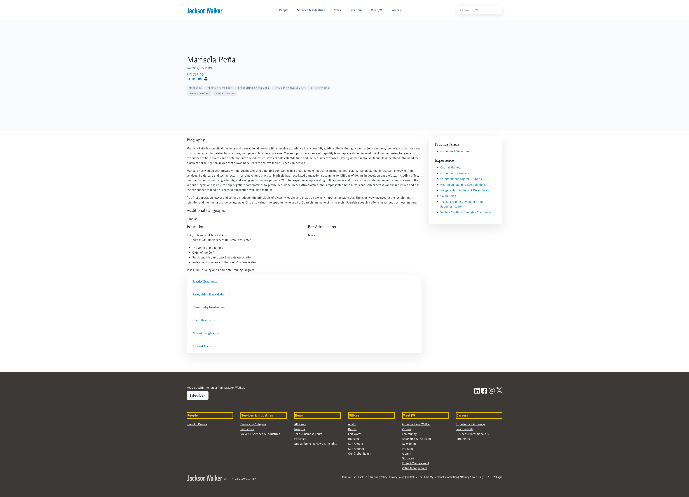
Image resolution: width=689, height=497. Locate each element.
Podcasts (300, 438)
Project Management (415, 463)
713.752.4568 (197, 73)
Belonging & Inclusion (416, 438)
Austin (352, 424)
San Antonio (356, 448)
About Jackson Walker (416, 424)
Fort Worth (355, 434)
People (283, 10)
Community (409, 434)
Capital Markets (450, 167)
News (337, 10)
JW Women (409, 443)
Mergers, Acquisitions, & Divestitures (464, 190)
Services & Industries (311, 10)
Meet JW (376, 10)
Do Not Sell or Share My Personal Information (432, 477)
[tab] (195, 88)
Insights (299, 429)
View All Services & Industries (260, 434)
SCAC (488, 477)
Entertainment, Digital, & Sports (461, 179)
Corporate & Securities (454, 151)
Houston (353, 438)
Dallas (352, 429)
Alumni (406, 453)
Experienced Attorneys (470, 424)
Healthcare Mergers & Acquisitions (463, 184)
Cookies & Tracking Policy (372, 477)
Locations (356, 10)
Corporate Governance (454, 173)
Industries (247, 429)
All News (300, 424)
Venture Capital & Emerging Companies (466, 212)
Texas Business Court (308, 434)
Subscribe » (197, 395)
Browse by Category (253, 424)
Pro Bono (408, 448)
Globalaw (408, 458)
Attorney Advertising (471, 477)
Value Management (414, 468)
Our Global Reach (359, 453)
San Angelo (355, 443)
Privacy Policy (397, 477)
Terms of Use (349, 477)
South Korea (448, 196)
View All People (197, 424)
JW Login (497, 477)
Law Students (464, 429)
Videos (406, 429)
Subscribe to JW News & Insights (315, 443)
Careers (395, 10)
